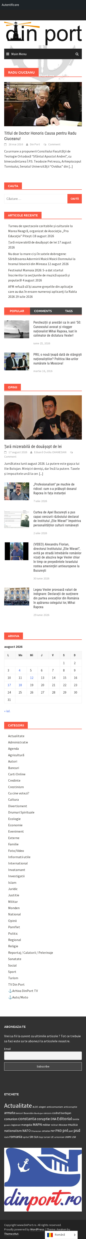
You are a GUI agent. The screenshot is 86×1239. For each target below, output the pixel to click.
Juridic (13, 889)
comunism (11, 1119)
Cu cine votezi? (18, 793)
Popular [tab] (17, 311)
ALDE (35, 1106)
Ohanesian (36, 1131)
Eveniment (16, 831)
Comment (54, 144)
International (18, 863)
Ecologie (14, 819)
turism (47, 1137)
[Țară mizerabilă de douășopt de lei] (43, 417)
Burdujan (38, 1113)
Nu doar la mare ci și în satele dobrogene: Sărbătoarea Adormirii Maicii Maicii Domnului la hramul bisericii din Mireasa (41, 259)
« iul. (7, 711)
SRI (31, 1137)
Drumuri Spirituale (21, 812)
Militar (13, 901)
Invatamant (16, 870)
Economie (15, 825)
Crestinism (16, 787)
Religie (13, 946)
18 (20, 685)
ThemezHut (11, 1234)
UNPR (68, 1137)
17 (9, 685)
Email (7, 1049)
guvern (7, 1125)
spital (26, 1137)
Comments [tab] (43, 311)
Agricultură (16, 755)
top (41, 1137)
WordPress (37, 1229)
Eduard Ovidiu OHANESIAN (50, 452)
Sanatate (14, 959)
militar (46, 1125)
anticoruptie (70, 1106)
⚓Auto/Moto (18, 997)
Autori (12, 761)
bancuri (19, 1113)
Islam (12, 882)
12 (31, 677)
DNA (53, 1119)
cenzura (48, 1113)
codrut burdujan (61, 1113)
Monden (14, 908)
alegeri (42, 1106)
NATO (26, 1130)
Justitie (13, 895)
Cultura (13, 799)
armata (9, 1112)
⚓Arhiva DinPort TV (23, 991)
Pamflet (14, 927)
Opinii (12, 921)
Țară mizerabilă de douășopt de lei (32, 242)
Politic (13, 933)
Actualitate (16, 736)
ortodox (46, 1130)
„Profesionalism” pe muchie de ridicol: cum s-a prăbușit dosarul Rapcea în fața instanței (55, 488)
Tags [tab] (69, 311)
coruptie (43, 1119)
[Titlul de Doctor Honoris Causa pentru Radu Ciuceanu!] (43, 104)
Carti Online (16, 774)
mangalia (26, 1125)
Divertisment (17, 806)
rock (6, 1137)
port (71, 1130)
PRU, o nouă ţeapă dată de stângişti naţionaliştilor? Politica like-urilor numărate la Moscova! (57, 359)
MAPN (37, 1124)
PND (58, 1130)
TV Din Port (16, 984)
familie (75, 1119)
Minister (63, 1124)
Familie (13, 844)
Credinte (14, 780)
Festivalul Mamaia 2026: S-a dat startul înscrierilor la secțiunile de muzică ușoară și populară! (39, 275)
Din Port (35, 144)
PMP (53, 1131)
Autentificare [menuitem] (10, 5)
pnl (65, 1130)
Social (12, 965)
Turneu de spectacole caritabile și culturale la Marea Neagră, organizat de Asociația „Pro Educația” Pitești (40, 231)
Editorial (64, 1118)
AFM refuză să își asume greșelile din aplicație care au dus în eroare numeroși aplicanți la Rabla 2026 (42, 291)
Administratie (18, 742)
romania (15, 1136)
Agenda (13, 748)
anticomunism (55, 1106)
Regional (14, 940)
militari (54, 1124)
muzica (73, 1125)
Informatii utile (19, 857)
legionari (16, 1124)
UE (52, 1137)
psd (76, 1130)
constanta (27, 1118)
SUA (36, 1137)
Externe (13, 838)
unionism (59, 1137)
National (14, 914)
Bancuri (13, 768)
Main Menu (19, 54)
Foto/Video (16, 851)
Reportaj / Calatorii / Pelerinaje (30, 952)
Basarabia (29, 1113)
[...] (71, 166)
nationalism (13, 1130)
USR (74, 1137)
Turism (13, 978)
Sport (12, 972)
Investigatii (16, 876)
